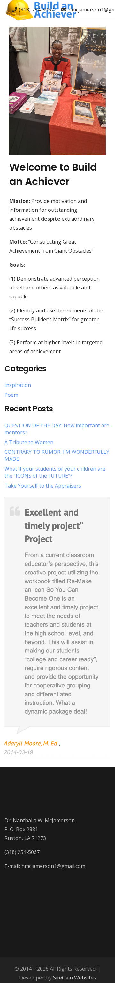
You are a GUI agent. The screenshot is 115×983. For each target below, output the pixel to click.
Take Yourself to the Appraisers (42, 485)
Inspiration (17, 384)
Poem (11, 394)
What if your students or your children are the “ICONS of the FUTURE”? (54, 472)
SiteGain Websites (74, 977)
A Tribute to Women (28, 442)
